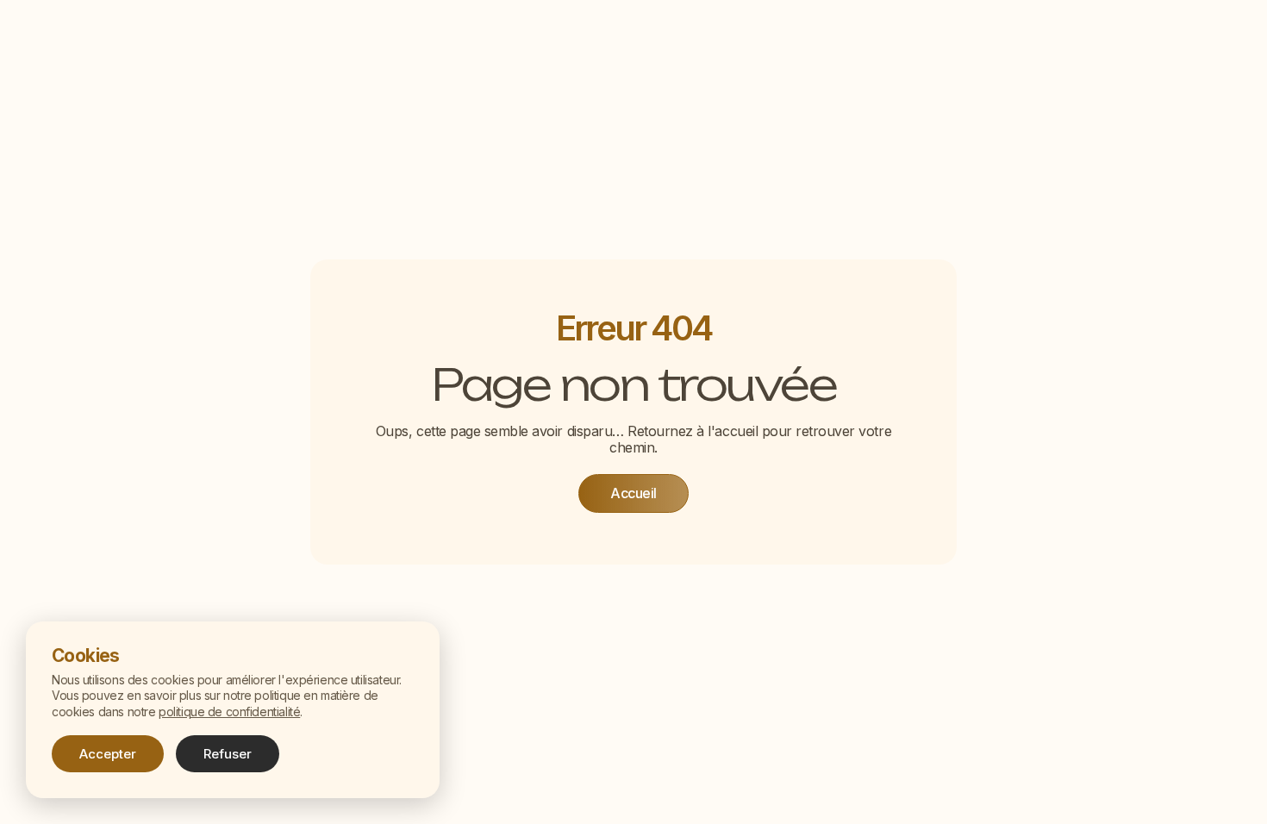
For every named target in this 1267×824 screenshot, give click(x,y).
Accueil (633, 493)
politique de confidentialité (229, 711)
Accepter (107, 754)
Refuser (227, 754)
